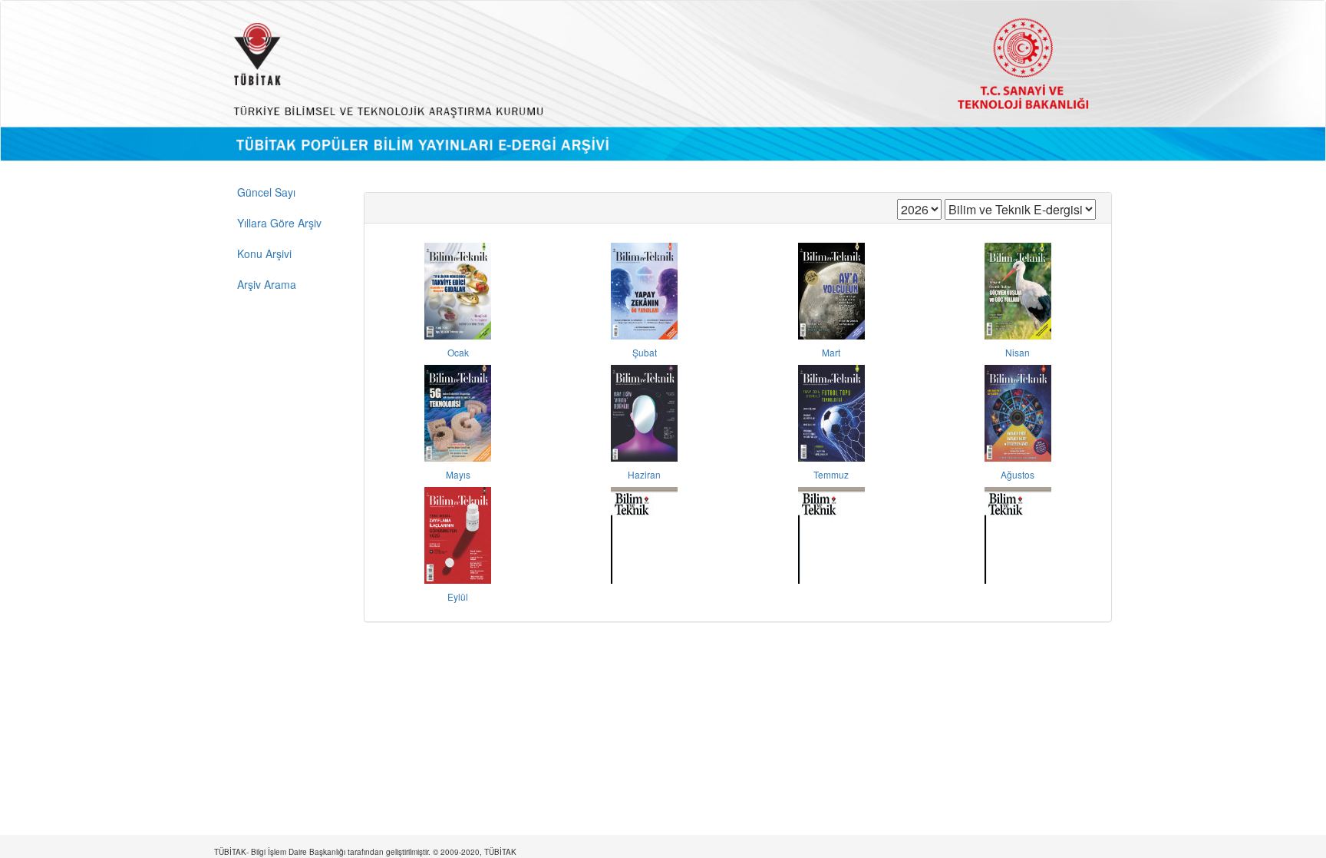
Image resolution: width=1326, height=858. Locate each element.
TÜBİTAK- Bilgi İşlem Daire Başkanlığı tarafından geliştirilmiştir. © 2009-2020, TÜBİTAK (365, 851)
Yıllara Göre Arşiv (279, 222)
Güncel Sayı (266, 192)
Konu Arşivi (264, 253)
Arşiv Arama (266, 284)
